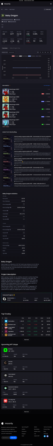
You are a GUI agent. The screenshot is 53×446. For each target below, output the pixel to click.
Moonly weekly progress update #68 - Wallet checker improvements (31, 144)
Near (23, 436)
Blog (45, 431)
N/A (13, 91)
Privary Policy (47, 429)
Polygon (24, 433)
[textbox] (20, 283)
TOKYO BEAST (11, 374)
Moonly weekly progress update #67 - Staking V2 (26, 151)
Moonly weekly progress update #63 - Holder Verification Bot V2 (29, 183)
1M (42, 52)
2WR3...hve (14, 99)
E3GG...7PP (14, 114)
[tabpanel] (26, 66)
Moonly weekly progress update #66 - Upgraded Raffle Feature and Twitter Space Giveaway (32, 159)
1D (37, 52)
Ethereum (24, 431)
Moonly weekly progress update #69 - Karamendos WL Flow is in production (32, 136)
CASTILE (10, 361)
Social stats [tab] (11, 52)
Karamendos (10, 298)
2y (48, 104)
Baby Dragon (12, 94)
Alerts (35, 427)
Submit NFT (37, 436)
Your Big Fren (11, 399)
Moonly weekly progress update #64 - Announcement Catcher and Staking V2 (32, 175)
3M (45, 52)
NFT (2, 9)
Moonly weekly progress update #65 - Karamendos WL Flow (29, 167)
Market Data (37, 431)
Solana (6, 9)
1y (48, 89)
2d (2, 26)
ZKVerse (10, 349)
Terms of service (48, 427)
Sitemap (46, 433)
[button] (11, 15)
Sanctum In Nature (13, 387)
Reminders (36, 429)
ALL (48, 52)
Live (35, 433)
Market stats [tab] (5, 52)
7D (40, 52)
